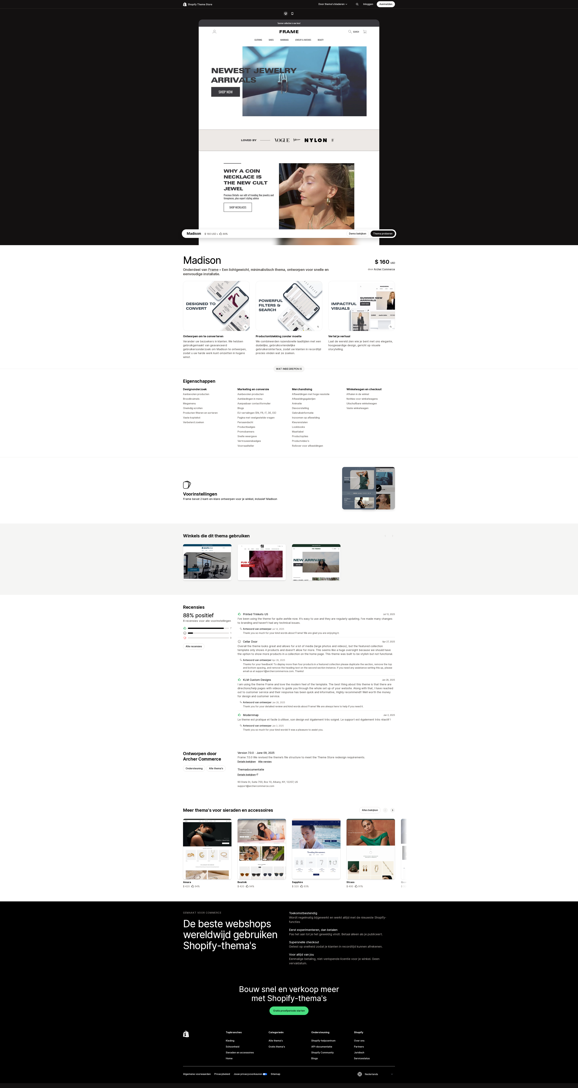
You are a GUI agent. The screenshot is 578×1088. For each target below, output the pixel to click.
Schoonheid (232, 1046)
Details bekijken (247, 761)
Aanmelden (385, 4)
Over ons (359, 1040)
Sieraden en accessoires (240, 1052)
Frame (213, 270)
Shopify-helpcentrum (323, 1040)
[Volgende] (392, 535)
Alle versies (265, 761)
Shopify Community (322, 1052)
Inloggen (368, 4)
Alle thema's (216, 768)
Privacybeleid (222, 1074)
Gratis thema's (277, 1046)
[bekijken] (207, 563)
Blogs (314, 1058)
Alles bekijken (370, 810)
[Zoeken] (357, 4)
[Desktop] (285, 13)
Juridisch (359, 1052)
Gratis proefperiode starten (289, 1010)
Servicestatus (362, 1058)
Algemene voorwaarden (197, 1074)
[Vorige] (385, 535)
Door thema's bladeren (332, 4)
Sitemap (275, 1074)
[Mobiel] (292, 13)
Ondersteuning (194, 768)
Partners (359, 1046)
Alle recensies (194, 646)
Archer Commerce (384, 269)
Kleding (230, 1040)
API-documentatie (321, 1046)
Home (229, 1058)
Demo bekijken (357, 233)
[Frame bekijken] (359, 488)
